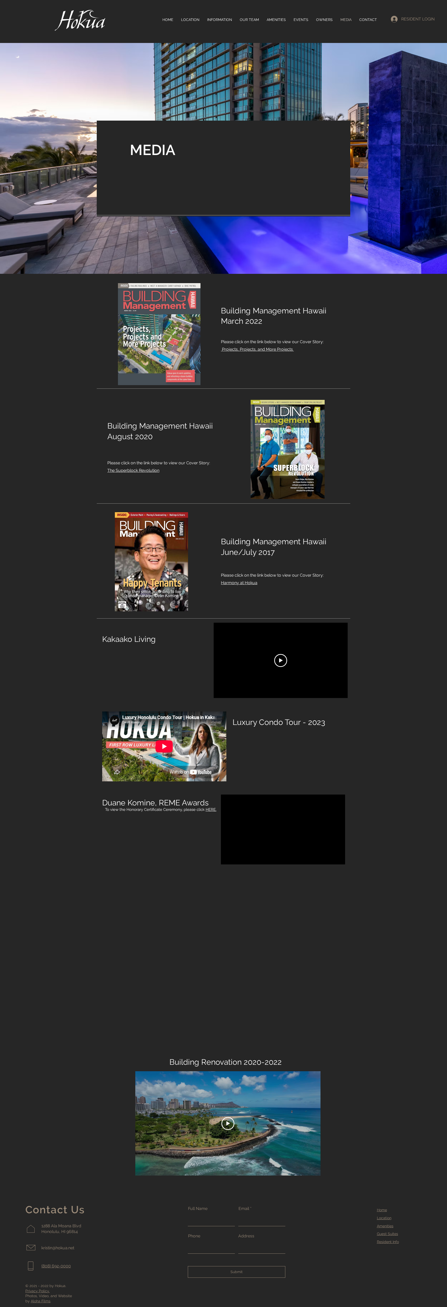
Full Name (197, 1209)
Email (244, 1209)
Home (382, 1210)
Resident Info (388, 1242)
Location (384, 1218)
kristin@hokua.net (57, 1247)
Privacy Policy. (37, 1291)
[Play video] (280, 660)
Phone (194, 1236)
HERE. (211, 809)
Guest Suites (387, 1234)
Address (246, 1236)
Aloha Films (40, 1301)
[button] (219, 19)
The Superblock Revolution (133, 470)
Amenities (385, 1226)
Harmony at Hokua (239, 582)
